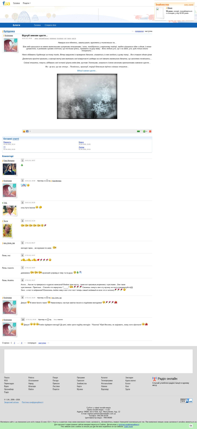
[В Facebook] (27, 131)
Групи (127, 389)
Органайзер (9, 389)
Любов (81, 147)
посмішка (60, 38)
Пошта (6, 378)
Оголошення (33, 380)
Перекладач (9, 383)
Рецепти (56, 389)
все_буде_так (9, 243)
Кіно (127, 386)
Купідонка (9, 31)
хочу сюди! (188, 5)
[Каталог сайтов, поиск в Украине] (186, 400)
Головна (16, 3)
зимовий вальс (44, 38)
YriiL (5, 203)
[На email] (24, 131)
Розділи (26, 3)
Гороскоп (80, 380)
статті (16, 139)
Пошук (55, 378)
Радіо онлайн (167, 378)
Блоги (127, 383)
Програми (81, 378)
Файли (31, 389)
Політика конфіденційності (32, 402)
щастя (74, 38)
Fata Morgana (9, 161)
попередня (139, 31)
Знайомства (162, 4)
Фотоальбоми (106, 383)
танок (69, 38)
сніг (65, 38)
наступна (42, 343)
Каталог (104, 378)
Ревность (7, 142)
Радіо (6, 392)
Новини (104, 386)
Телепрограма (107, 380)
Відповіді (105, 389)
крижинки (53, 38)
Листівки (56, 386)
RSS (6, 380)
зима (36, 38)
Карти (79, 386)
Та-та (6, 221)
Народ (31, 383)
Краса (81, 142)
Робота (31, 378)
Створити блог (50, 25)
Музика (80, 389)
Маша (170, 8)
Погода (55, 380)
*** (4, 147)
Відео (6, 386)
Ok (191, 426)
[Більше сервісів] (30, 131)
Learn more (128, 427)
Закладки (129, 378)
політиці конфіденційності (128, 425)
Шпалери (32, 386)
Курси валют (130, 380)
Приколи (56, 383)
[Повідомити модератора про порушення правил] (150, 131)
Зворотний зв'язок (11, 402)
